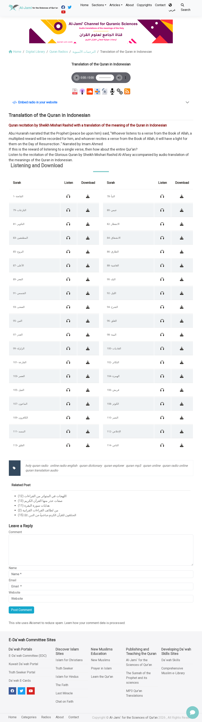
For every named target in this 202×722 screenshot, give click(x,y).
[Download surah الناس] (182, 445)
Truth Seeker (64, 668)
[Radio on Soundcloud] (90, 91)
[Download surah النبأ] (182, 196)
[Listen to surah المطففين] (68, 237)
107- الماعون (20, 403)
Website (14, 592)
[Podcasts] (82, 91)
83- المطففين (20, 237)
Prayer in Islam (101, 668)
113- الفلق (18, 445)
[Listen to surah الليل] (162, 293)
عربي (172, 10)
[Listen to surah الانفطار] (162, 224)
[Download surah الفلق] (88, 445)
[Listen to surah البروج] (68, 251)
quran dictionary (90, 466)
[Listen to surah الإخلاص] (162, 431)
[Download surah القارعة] (88, 362)
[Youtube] (64, 11)
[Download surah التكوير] (88, 224)
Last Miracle (64, 693)
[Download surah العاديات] (182, 348)
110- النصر (112, 417)
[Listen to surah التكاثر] (162, 362)
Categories (28, 717)
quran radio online (175, 466)
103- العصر (19, 376)
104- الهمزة (113, 376)
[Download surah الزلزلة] (88, 348)
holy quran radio (36, 466)
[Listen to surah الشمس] (68, 293)
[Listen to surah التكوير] (68, 224)
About (130, 5)
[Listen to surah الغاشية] (162, 265)
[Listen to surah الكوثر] (162, 403)
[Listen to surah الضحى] (68, 306)
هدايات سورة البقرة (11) (34, 505)
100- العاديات (114, 348)
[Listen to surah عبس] (162, 210)
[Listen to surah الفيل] (68, 389)
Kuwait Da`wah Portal (23, 664)
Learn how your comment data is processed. (94, 623)
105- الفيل (18, 390)
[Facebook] (63, 7)
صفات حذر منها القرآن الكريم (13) (40, 501)
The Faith (62, 685)
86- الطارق (113, 251)
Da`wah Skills (170, 660)
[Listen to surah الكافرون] (68, 417)
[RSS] (127, 91)
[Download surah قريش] (182, 389)
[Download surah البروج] (88, 251)
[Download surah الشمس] (88, 293)
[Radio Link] (119, 91)
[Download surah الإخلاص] (182, 431)
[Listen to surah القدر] (68, 334)
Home (84, 5)
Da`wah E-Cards (20, 680)
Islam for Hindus (67, 677)
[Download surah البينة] (182, 334)
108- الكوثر (113, 403)
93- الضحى (19, 307)
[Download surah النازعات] (88, 210)
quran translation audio (41, 470)
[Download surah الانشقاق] (182, 237)
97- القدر (18, 334)
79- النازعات (19, 210)
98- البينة (111, 334)
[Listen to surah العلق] (162, 320)
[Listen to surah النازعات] (68, 210)
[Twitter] (70, 7)
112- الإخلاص (114, 431)
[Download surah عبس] (182, 210)
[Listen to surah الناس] (162, 445)
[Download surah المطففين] (88, 237)
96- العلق (112, 320)
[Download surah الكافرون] (88, 417)
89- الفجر (18, 279)
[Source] (112, 91)
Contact (160, 5)
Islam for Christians (69, 660)
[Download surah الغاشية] (182, 265)
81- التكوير (18, 224)
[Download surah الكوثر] (182, 403)
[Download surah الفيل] (88, 389)
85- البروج (18, 251)
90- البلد (111, 279)
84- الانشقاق (114, 237)
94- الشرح (112, 307)
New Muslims (100, 660)
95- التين (17, 320)
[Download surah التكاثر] (182, 362)
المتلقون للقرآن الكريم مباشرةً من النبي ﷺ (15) (47, 515)
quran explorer (114, 466)
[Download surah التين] (88, 320)
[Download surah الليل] (182, 293)
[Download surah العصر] (88, 376)
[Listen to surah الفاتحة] (68, 196)
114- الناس (113, 445)
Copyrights (144, 5)
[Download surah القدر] (88, 334)
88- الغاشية (113, 265)
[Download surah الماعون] (88, 403)
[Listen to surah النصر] (162, 417)
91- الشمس (19, 293)
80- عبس (112, 210)
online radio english (63, 466)
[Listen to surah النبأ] (162, 196)
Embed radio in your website (37, 102)
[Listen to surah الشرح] (162, 306)
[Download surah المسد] (88, 431)
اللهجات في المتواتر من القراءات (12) (42, 496)
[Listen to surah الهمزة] (162, 376)
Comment (15, 532)
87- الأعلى (18, 265)
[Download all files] (104, 91)
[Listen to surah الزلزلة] (68, 348)
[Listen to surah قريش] (162, 389)
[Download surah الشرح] (182, 306)
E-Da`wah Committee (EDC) (28, 656)
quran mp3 (133, 466)
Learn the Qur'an (102, 677)
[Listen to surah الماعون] (68, 403)
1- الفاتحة (18, 196)
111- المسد (19, 431)
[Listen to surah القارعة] (68, 362)
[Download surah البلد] (182, 279)
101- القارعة (19, 362)
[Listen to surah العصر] (68, 376)
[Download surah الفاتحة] (88, 196)
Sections (98, 5)
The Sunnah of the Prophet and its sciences (138, 677)
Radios (46, 717)
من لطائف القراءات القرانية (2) (38, 510)
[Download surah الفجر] (88, 279)
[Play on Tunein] (97, 91)
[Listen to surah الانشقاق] (162, 237)
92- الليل (111, 293)
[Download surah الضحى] (88, 306)
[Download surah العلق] (182, 320)
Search (185, 10)
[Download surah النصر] (182, 417)
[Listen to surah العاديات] (162, 348)
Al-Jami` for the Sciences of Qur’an (133, 717)
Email (12, 580)
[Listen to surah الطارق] (162, 251)
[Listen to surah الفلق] (68, 445)
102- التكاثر (113, 362)
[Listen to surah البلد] (162, 279)
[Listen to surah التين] (68, 320)
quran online (151, 466)
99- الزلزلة (18, 348)
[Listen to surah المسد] (68, 431)
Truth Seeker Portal (22, 672)
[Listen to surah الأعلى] (68, 265)
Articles (114, 5)
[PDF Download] (75, 91)
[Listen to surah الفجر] (68, 279)
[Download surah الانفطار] (182, 224)
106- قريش (113, 390)
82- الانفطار (113, 224)
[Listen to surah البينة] (162, 334)
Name (13, 568)
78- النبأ (111, 196)
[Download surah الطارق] (182, 251)
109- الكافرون (20, 417)
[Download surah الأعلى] (88, 265)
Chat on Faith (64, 701)
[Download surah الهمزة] (182, 376)
